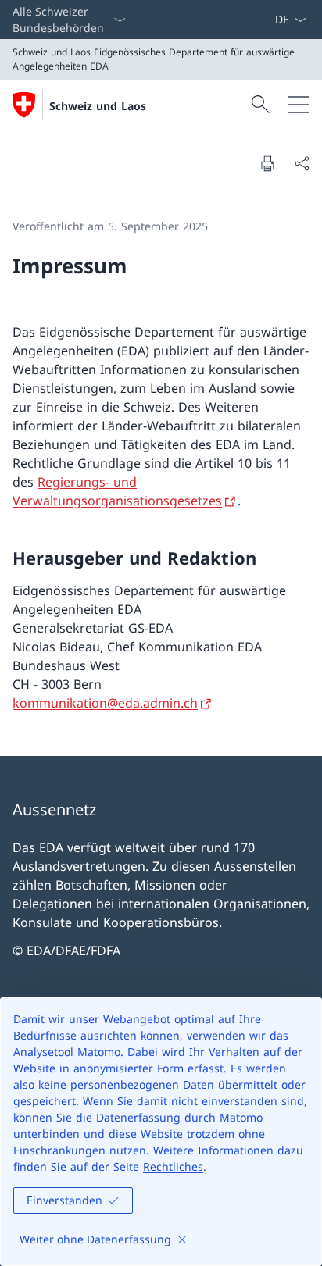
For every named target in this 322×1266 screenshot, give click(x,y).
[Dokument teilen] (301, 163)
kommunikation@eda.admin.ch (105, 702)
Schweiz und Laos (97, 105)
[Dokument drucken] (267, 163)
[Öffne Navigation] (298, 104)
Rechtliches (173, 1166)
